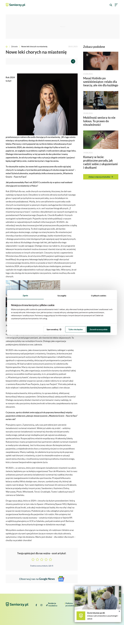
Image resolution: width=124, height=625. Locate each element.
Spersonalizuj (52, 329)
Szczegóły (62, 295)
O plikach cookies (98, 295)
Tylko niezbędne (75, 329)
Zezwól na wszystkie (99, 329)
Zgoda (25, 295)
